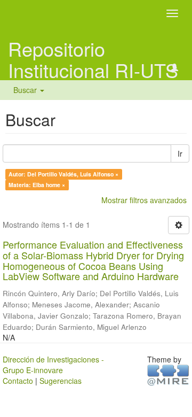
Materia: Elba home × (37, 185)
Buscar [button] (26, 89)
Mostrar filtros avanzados (144, 200)
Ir (180, 153)
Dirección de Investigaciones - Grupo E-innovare (53, 364)
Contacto (18, 380)
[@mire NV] (168, 374)
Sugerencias (60, 380)
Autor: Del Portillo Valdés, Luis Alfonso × (63, 174)
